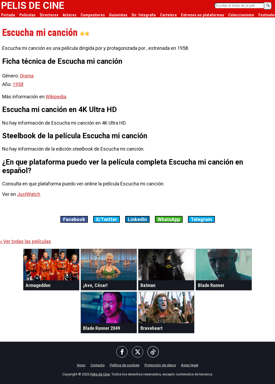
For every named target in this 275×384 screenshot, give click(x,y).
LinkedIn (137, 219)
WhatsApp (169, 219)
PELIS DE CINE (32, 5)
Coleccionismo (241, 15)
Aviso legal (189, 365)
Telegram (201, 219)
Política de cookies (124, 365)
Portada (8, 15)
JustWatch (28, 194)
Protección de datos (160, 365)
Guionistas (118, 15)
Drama (27, 76)
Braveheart (151, 328)
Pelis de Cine (100, 374)
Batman (147, 285)
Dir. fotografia (144, 15)
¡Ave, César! (95, 285)
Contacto (98, 365)
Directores (49, 15)
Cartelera (168, 15)
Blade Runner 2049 (101, 328)
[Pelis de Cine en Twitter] (137, 352)
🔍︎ (268, 5)
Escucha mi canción (41, 32)
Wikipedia (56, 96)
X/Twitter (106, 219)
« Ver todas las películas (25, 241)
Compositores (93, 15)
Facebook (74, 219)
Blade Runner (211, 285)
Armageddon (38, 285)
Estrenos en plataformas (202, 15)
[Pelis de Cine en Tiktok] (153, 352)
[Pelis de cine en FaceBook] (122, 352)
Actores (69, 15)
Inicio (81, 365)
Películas (27, 15)
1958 (18, 84)
